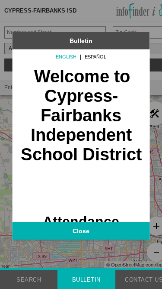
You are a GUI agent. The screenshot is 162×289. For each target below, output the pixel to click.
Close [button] (81, 230)
